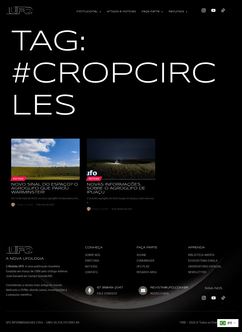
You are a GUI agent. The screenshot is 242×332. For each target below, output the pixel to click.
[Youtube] (213, 10)
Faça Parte (151, 11)
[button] (88, 12)
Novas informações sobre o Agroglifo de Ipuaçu (116, 188)
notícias (94, 179)
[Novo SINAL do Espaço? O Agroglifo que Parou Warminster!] (45, 159)
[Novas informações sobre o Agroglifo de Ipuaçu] (121, 159)
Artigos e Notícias (121, 11)
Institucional (87, 11)
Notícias (18, 179)
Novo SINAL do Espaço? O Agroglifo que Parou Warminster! (44, 188)
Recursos (176, 11)
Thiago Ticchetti (24, 204)
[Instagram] (203, 10)
